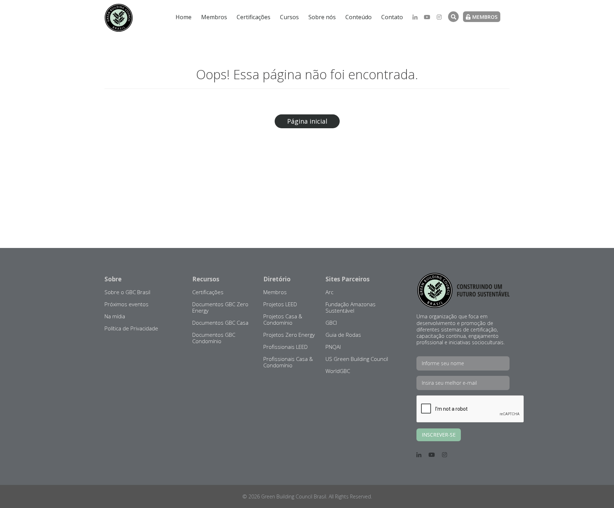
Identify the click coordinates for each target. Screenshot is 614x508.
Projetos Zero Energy (289, 334)
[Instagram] (439, 17)
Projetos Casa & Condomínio (282, 319)
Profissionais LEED (285, 346)
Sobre (113, 279)
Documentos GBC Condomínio (213, 338)
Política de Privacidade (131, 328)
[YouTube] (427, 17)
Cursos (289, 17)
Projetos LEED (280, 304)
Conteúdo (358, 17)
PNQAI (333, 346)
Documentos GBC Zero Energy (220, 307)
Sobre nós (322, 17)
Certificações (253, 17)
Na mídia (114, 316)
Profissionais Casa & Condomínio (288, 362)
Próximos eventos (126, 304)
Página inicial (307, 121)
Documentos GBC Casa (220, 322)
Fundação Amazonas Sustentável (350, 307)
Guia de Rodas (343, 334)
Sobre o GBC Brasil (127, 292)
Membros (214, 17)
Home (184, 17)
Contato (392, 17)
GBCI (331, 322)
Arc (329, 292)
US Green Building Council (356, 358)
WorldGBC (337, 370)
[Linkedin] (415, 17)
